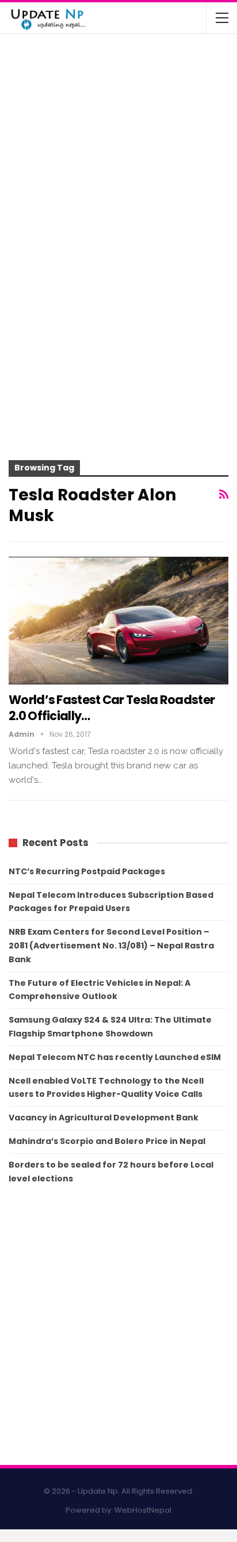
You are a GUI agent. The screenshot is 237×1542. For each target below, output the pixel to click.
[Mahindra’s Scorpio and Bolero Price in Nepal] (33, 111)
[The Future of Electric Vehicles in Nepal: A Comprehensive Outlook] (33, 65)
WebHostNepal (142, 1510)
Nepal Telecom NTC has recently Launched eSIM (115, 1057)
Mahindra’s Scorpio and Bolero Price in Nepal (107, 1141)
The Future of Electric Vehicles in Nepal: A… (135, 57)
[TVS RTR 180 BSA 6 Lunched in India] (33, 156)
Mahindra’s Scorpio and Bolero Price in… (142, 103)
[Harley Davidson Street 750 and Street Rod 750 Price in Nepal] (33, 201)
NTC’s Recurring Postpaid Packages (87, 871)
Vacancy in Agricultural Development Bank (103, 1117)
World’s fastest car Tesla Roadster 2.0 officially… (112, 707)
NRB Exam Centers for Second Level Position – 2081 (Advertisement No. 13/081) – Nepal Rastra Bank (111, 945)
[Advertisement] (118, 341)
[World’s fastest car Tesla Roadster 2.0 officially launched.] (118, 620)
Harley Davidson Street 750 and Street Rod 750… (133, 193)
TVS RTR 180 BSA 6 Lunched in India (137, 143)
